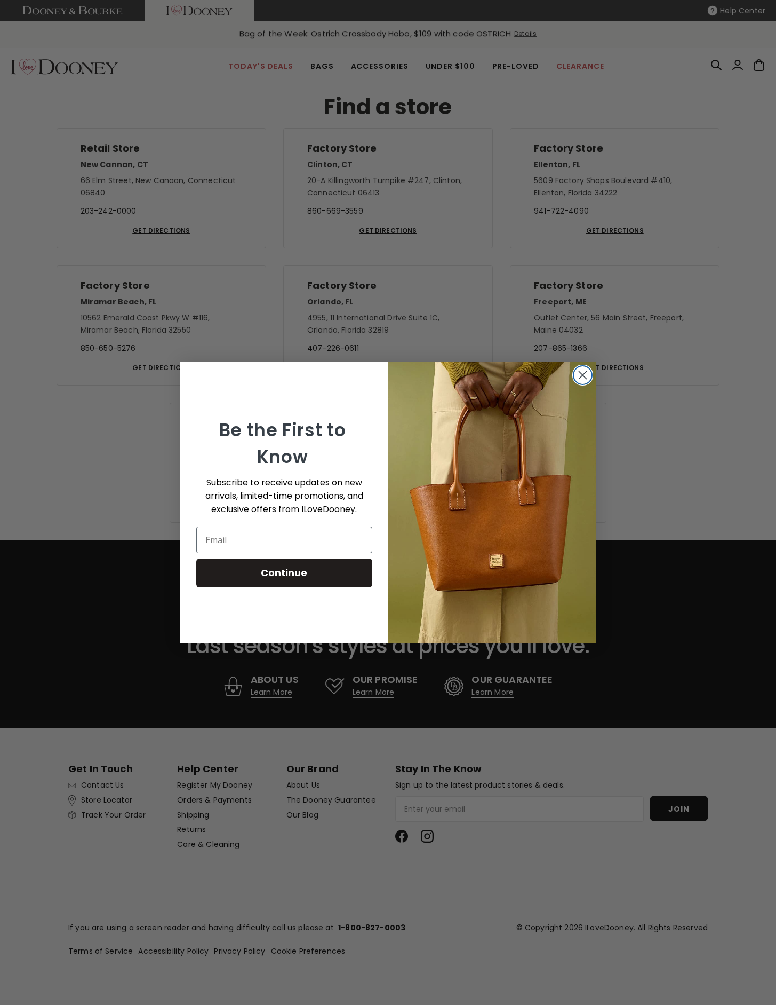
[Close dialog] (582, 375)
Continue (284, 572)
